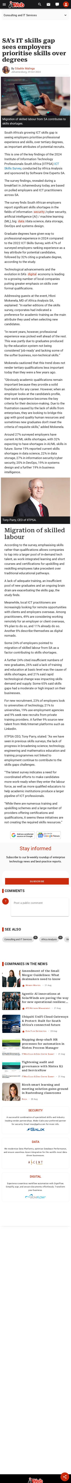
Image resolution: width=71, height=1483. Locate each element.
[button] (4, 4)
